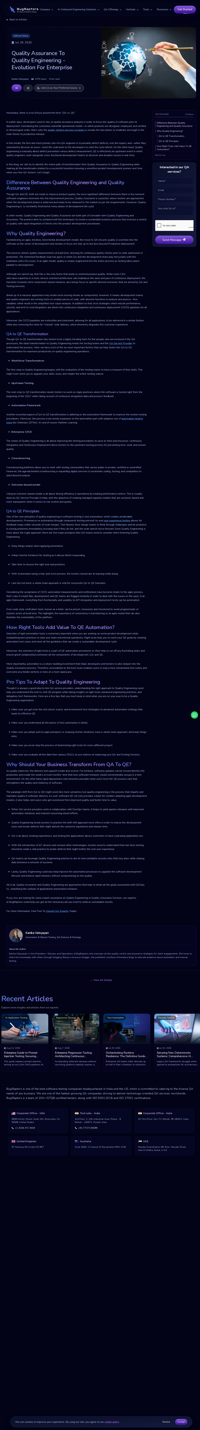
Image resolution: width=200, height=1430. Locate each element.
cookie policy (112, 1422)
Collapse (189, 114)
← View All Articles (101, 980)
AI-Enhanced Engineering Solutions (77, 9)
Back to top (160, 155)
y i (67, 130)
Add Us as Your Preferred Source (59, 88)
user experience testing (117, 520)
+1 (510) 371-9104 (25, 1127)
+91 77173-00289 (87, 1127)
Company (45, 9)
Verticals (130, 9)
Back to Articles (18, 19)
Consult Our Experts (57, 911)
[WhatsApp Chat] (194, 715)
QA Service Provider (120, 343)
